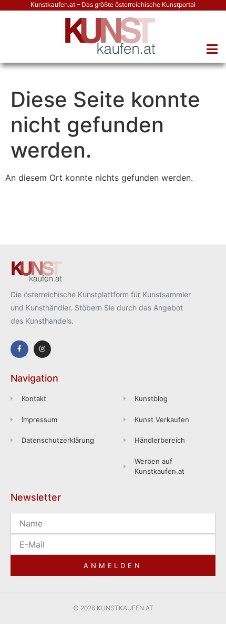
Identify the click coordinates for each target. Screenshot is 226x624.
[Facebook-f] (19, 349)
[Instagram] (43, 349)
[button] (212, 49)
